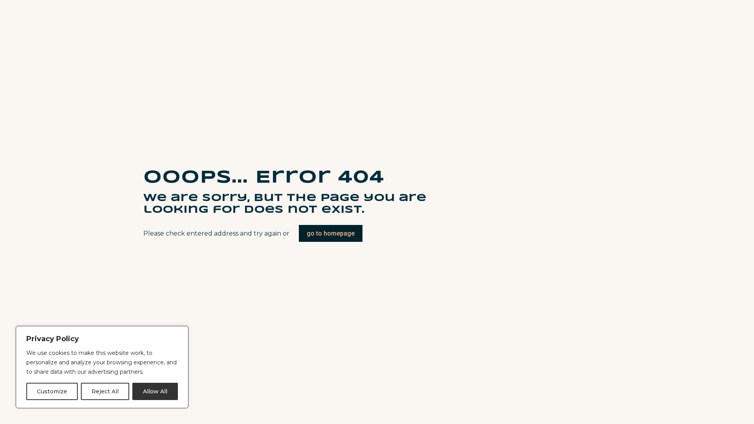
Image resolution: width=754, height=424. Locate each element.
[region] (102, 367)
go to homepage (331, 233)
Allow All (155, 391)
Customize (52, 391)
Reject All (105, 391)
